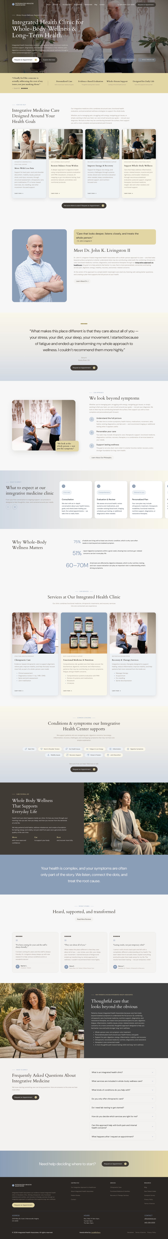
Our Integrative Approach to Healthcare (83, 1187)
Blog (95, 4)
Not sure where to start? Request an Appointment (81, 206)
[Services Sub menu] (59, 4)
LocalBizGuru (95, 1232)
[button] (122, 1072)
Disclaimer (130, 1232)
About (48, 4)
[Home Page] (22, 4)
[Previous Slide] (8, 507)
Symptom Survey (149, 1195)
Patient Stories (75, 1195)
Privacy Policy (148, 1199)
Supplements (78, 4)
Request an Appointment (146, 5)
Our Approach (67, 4)
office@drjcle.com (150, 1219)
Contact (102, 4)
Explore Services (49, 60)
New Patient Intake (150, 1191)
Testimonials (88, 4)
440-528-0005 (149, 1222)
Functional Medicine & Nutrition (120, 1191)
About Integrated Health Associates (82, 1191)
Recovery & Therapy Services (119, 1195)
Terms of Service (149, 1203)
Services (55, 4)
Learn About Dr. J (82, 281)
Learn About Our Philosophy (102, 458)
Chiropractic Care (115, 1187)
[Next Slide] (14, 507)
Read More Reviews (84, 919)
